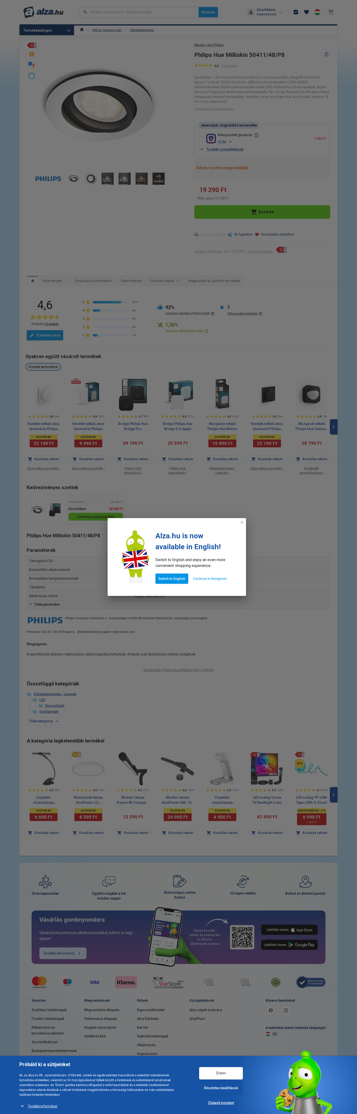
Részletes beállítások (221, 1088)
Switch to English (171, 579)
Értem (221, 1073)
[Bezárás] (242, 522)
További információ (42, 1106)
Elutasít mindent (221, 1103)
